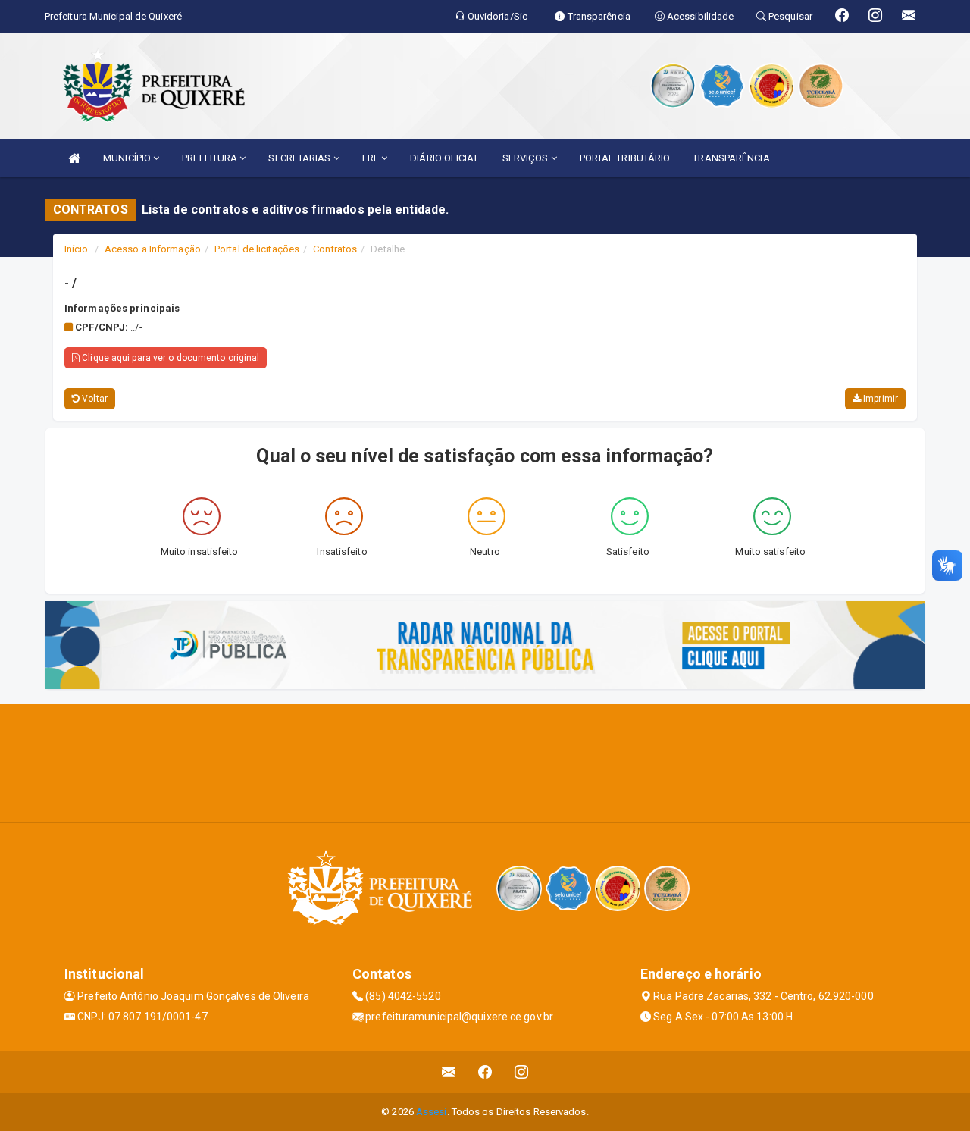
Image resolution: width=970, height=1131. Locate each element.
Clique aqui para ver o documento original (169, 357)
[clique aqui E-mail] (449, 1072)
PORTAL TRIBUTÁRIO (625, 158)
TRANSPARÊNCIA (731, 158)
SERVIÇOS (526, 158)
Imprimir (879, 398)
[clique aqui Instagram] (521, 1072)
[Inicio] (74, 158)
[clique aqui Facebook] (485, 1072)
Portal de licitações (256, 249)
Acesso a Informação (153, 249)
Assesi (431, 1111)
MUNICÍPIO (128, 158)
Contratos (335, 249)
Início (76, 249)
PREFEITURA (210, 158)
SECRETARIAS (300, 158)
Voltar (94, 398)
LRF (371, 158)
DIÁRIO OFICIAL (444, 158)
